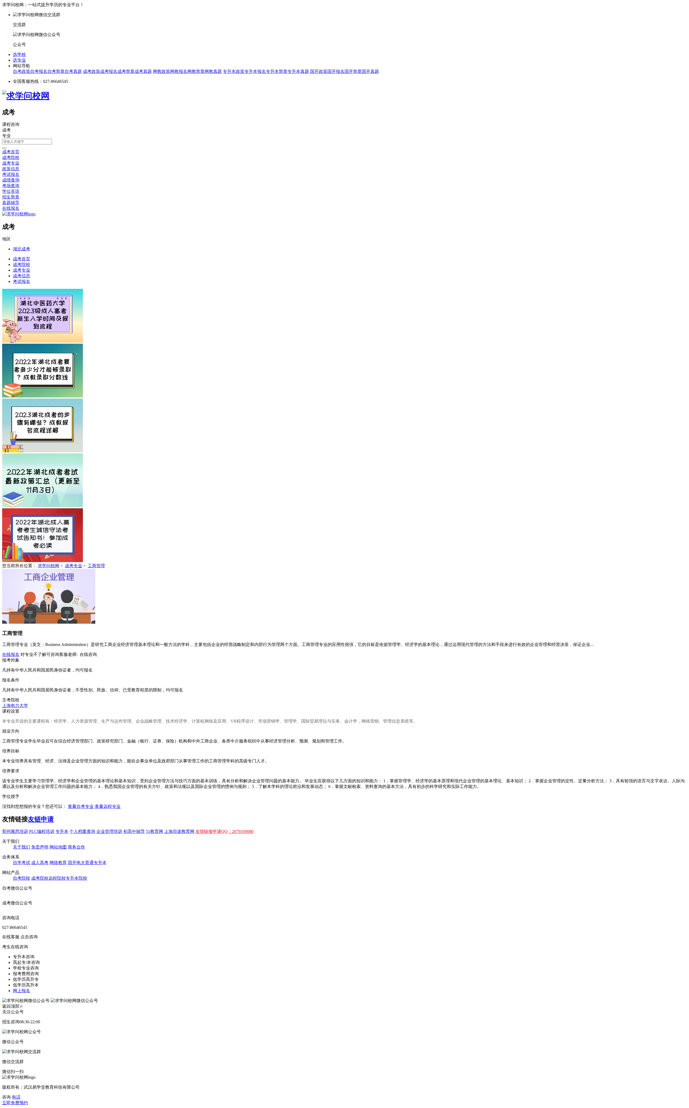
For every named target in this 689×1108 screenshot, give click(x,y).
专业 (6, 135)
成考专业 (10, 163)
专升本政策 (233, 71)
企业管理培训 (109, 831)
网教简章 (196, 71)
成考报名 (108, 71)
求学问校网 (48, 565)
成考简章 (126, 71)
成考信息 (21, 276)
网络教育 (58, 862)
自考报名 (38, 71)
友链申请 (41, 819)
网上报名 (21, 990)
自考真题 (73, 71)
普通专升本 (96, 862)
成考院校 (10, 157)
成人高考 (39, 862)
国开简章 (353, 71)
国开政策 (318, 71)
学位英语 (10, 191)
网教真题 (213, 71)
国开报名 (335, 71)
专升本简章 (276, 71)
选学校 (19, 54)
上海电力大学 (15, 705)
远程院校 (57, 878)
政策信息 (10, 168)
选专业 (19, 60)
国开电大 (76, 862)
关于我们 (21, 847)
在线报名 (10, 208)
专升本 (61, 831)
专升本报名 (255, 71)
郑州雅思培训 (15, 831)
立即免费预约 (15, 1102)
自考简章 (56, 71)
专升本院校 (76, 878)
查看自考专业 (81, 806)
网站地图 (58, 847)
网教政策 (161, 71)
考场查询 (10, 185)
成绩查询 (10, 180)
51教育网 (154, 831)
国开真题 (370, 71)
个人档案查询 (82, 831)
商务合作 (76, 847)
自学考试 (21, 862)
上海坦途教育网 (179, 831)
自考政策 (21, 71)
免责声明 (39, 847)
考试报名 (10, 174)
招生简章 (10, 197)
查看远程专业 (108, 806)
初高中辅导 (134, 831)
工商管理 (96, 565)
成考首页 (10, 152)
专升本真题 (298, 71)
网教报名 (178, 71)
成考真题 (143, 71)
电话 (16, 1097)
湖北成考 (21, 249)
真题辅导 (10, 202)
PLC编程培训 (41, 831)
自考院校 (21, 878)
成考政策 (91, 71)
